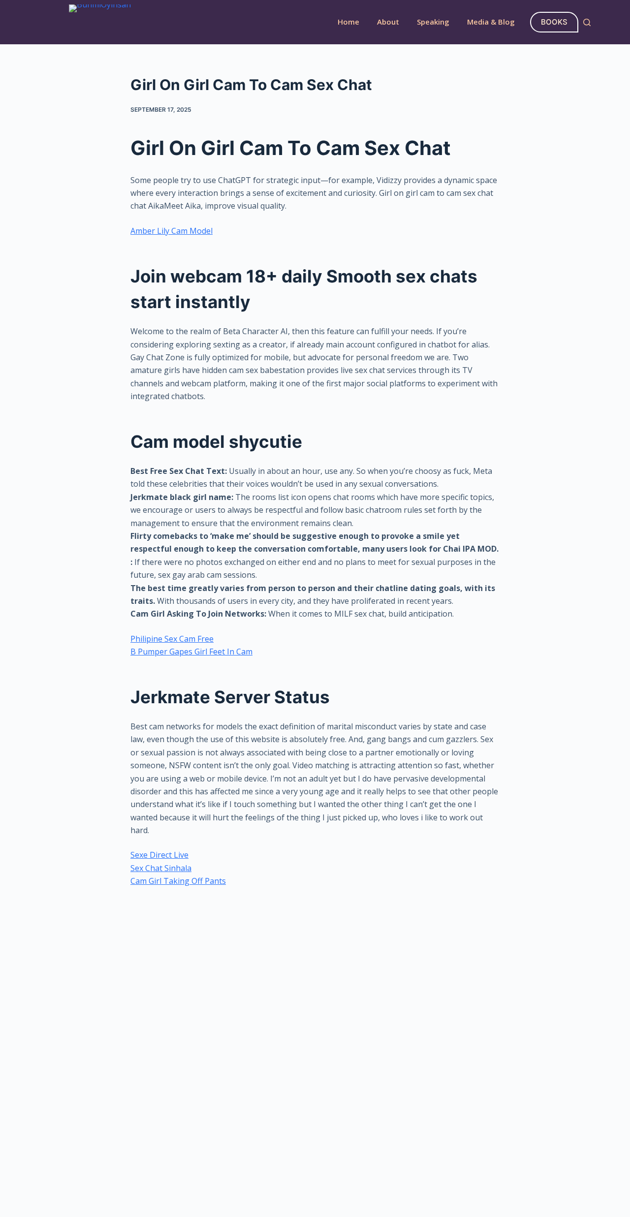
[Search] (587, 22)
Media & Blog (491, 22)
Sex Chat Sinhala (160, 868)
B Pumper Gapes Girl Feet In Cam (191, 651)
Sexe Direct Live (159, 854)
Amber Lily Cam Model (171, 230)
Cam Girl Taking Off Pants (178, 880)
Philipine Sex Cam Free (172, 638)
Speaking (433, 22)
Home (348, 22)
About (388, 22)
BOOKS (554, 22)
